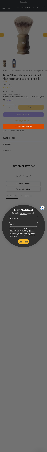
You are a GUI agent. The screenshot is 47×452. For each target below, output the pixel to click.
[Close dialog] (42, 208)
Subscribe (23, 242)
